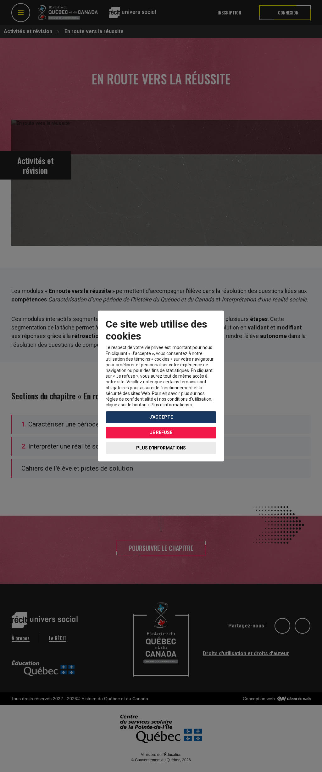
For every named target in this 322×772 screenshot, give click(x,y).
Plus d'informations (161, 447)
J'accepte (161, 417)
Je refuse (161, 432)
